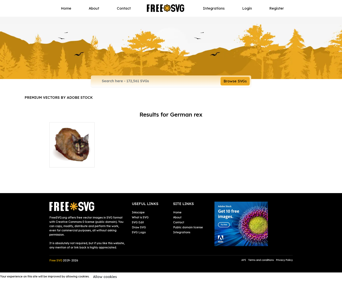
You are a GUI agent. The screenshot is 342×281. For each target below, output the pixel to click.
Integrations (214, 8)
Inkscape (138, 212)
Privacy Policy (284, 260)
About (94, 8)
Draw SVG (139, 227)
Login (247, 8)
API (244, 260)
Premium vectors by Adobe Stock (59, 97)
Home (66, 8)
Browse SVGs (235, 81)
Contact (124, 8)
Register (276, 8)
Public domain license (188, 227)
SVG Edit (138, 222)
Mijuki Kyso (61, 162)
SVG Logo (139, 232)
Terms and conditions (261, 260)
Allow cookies (105, 276)
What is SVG (140, 217)
